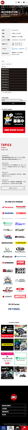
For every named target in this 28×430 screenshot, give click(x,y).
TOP (3, 61)
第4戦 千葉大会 (5, 77)
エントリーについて (7, 64)
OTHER (4, 415)
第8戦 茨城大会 (5, 87)
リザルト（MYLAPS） (19, 48)
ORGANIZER (5, 412)
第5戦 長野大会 (5, 79)
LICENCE (4, 409)
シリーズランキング (6, 92)
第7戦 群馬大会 (5, 84)
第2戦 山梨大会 (5, 72)
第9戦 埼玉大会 (5, 90)
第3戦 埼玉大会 (5, 74)
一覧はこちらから (13, 188)
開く (14, 103)
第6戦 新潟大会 (5, 82)
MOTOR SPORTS (6, 406)
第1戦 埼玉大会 (5, 69)
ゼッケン (4, 66)
